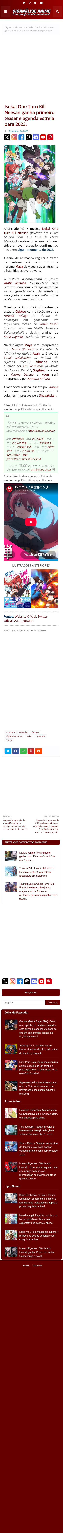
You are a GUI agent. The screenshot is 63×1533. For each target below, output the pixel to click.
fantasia (35, 732)
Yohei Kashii (48, 324)
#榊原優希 (18, 438)
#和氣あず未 (24, 446)
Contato (37, 1265)
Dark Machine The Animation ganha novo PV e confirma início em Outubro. (37, 856)
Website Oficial (25, 616)
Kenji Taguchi (13, 337)
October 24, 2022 (40, 469)
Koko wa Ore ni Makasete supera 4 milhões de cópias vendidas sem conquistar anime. (38, 1235)
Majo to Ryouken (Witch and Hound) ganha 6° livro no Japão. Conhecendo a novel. (36, 1252)
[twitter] (24, 3)
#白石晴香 (38, 438)
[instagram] (30, 3)
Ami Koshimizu (33, 366)
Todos (9, 740)
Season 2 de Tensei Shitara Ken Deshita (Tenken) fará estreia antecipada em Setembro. (36, 872)
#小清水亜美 (19, 442)
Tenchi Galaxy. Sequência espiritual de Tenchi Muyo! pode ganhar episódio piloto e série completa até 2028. (38, 1149)
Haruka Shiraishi (22, 349)
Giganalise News (14, 736)
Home (26, 1265)
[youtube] (41, 3)
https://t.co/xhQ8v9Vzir (41, 430)
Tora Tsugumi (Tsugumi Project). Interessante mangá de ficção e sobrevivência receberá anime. (37, 1130)
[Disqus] (31, 683)
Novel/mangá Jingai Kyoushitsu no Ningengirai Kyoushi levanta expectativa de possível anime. (38, 1219)
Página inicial (11, 27)
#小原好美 (28, 450)
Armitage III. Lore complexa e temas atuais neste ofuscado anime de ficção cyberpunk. (38, 1049)
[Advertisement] (31, 70)
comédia (23, 732)
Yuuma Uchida (21, 374)
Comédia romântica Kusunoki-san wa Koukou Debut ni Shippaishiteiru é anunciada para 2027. (38, 1114)
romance (40, 736)
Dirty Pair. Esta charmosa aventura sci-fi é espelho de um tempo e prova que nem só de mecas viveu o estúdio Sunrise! (38, 1068)
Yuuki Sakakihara (17, 358)
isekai (29, 736)
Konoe (53, 387)
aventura (22, 27)
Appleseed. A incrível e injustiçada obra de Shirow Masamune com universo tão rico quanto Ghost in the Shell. (37, 1088)
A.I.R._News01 (24, 621)
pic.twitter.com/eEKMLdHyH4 (23, 459)
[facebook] (35, 3)
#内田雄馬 (12, 455)
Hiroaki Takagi (15, 316)
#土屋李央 (45, 442)
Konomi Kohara (39, 379)
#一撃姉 (22, 455)
